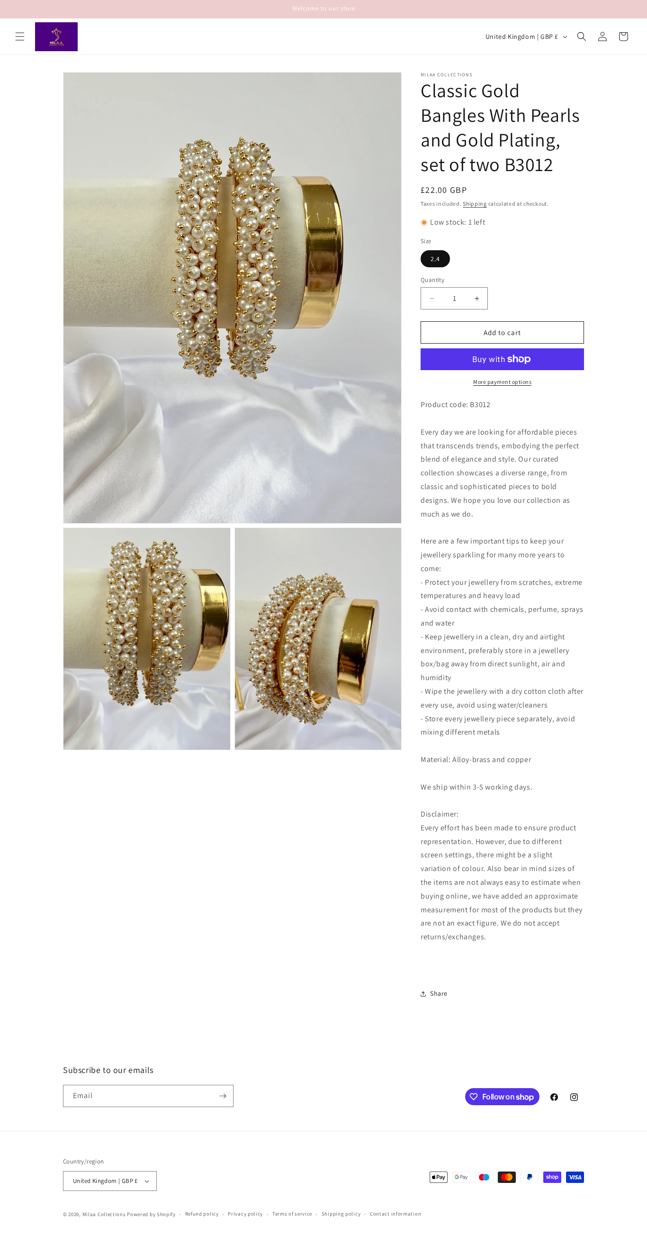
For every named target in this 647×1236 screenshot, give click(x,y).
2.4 (435, 258)
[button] (19, 36)
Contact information (395, 1213)
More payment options (502, 381)
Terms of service (292, 1213)
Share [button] (439, 993)
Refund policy (202, 1213)
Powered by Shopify (151, 1214)
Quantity (432, 280)
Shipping (475, 203)
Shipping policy (341, 1213)
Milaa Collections (104, 1214)
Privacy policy (245, 1213)
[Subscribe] (222, 1096)
